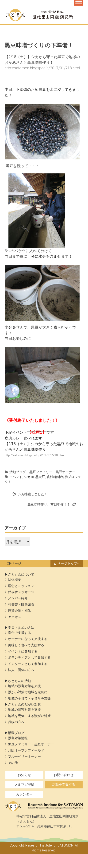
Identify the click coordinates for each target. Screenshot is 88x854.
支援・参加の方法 (21, 628)
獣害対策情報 (18, 738)
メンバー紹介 (18, 598)
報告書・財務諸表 (21, 604)
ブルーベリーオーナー (24, 757)
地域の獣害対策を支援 (24, 686)
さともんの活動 (19, 681)
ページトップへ (68, 564)
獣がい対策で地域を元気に (27, 692)
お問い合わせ (63, 775)
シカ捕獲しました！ (32, 494)
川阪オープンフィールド (26, 750)
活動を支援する (63, 785)
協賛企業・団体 (19, 611)
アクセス (14, 617)
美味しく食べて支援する (26, 645)
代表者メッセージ (21, 592)
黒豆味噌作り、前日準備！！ (48, 504)
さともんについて (21, 574)
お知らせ (24, 775)
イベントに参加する (23, 652)
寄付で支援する (19, 633)
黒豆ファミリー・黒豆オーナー (52, 472)
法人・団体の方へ (21, 670)
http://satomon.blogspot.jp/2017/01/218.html (35, 455)
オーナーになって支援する (27, 639)
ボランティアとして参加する (29, 658)
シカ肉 (29, 477)
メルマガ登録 (24, 785)
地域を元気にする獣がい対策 (29, 716)
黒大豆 (40, 477)
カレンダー (24, 794)
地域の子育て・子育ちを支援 (29, 698)
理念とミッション (21, 586)
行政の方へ (16, 722)
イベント (16, 477)
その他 (13, 763)
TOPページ (13, 564)
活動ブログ (17, 472)
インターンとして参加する (27, 664)
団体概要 (14, 580)
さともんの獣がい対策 (24, 704)
